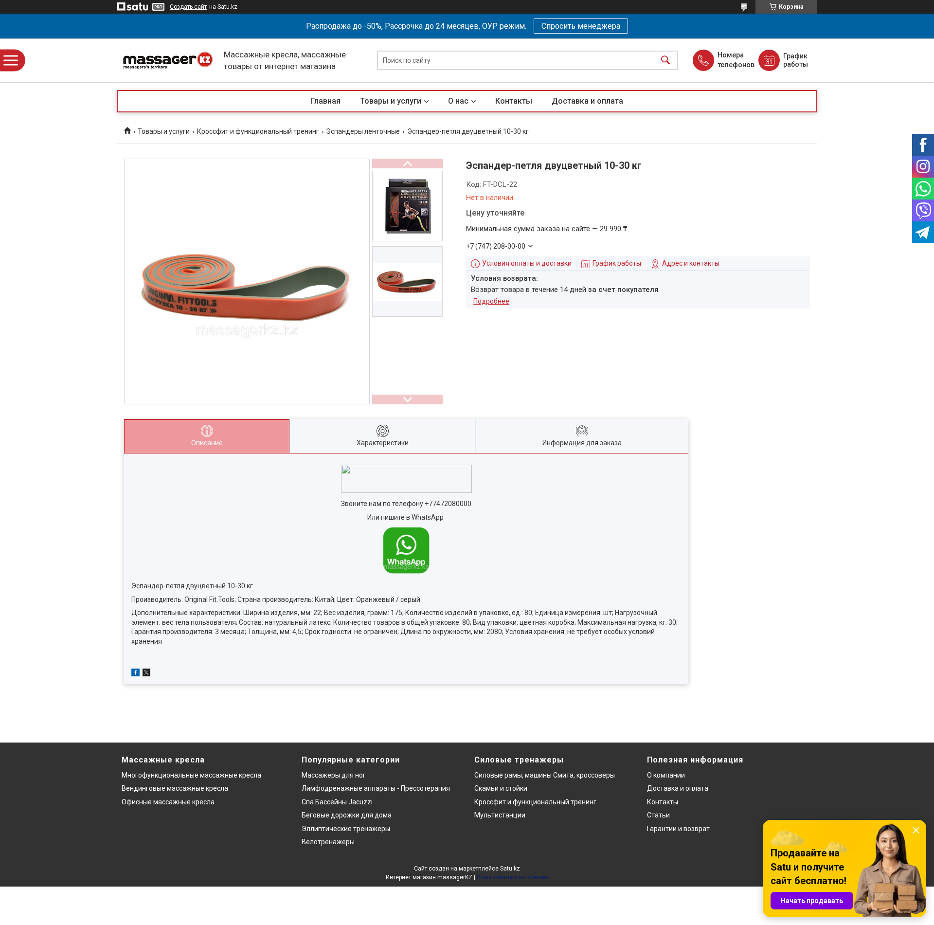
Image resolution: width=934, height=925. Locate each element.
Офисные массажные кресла (168, 802)
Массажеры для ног (334, 775)
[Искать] (665, 61)
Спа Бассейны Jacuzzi (337, 802)
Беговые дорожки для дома (347, 815)
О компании (666, 775)
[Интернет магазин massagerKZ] (167, 60)
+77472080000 (448, 504)
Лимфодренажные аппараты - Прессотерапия (376, 788)
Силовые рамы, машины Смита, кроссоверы (544, 775)
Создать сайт (188, 6)
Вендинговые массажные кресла (175, 788)
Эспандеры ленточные (363, 131)
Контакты (513, 101)
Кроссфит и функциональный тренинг (258, 131)
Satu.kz (510, 868)
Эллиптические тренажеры (346, 829)
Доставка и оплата (587, 101)
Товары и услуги (390, 101)
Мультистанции (499, 815)
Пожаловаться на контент (513, 877)
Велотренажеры (328, 842)
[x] (146, 674)
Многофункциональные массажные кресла (191, 775)
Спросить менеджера (580, 26)
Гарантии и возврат (678, 829)
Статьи (658, 815)
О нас (458, 101)
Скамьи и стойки (500, 788)
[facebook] (135, 674)
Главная (326, 101)
